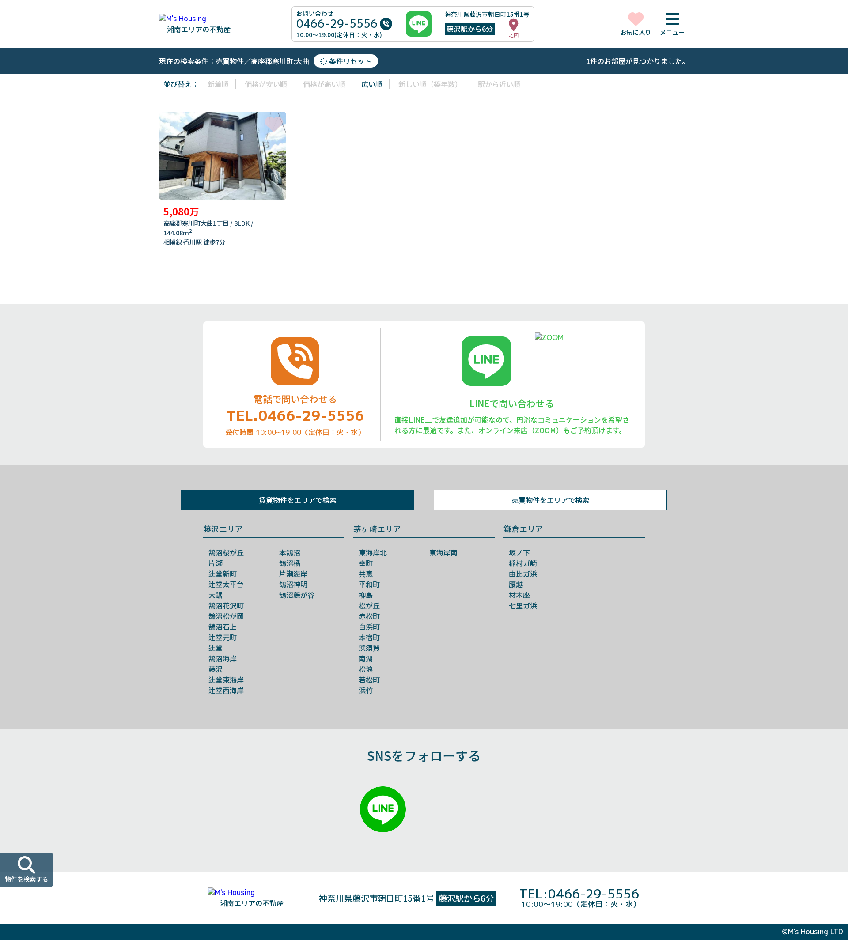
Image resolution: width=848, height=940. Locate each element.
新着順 (218, 84)
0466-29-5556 (337, 24)
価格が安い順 (266, 84)
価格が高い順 (324, 84)
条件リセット (349, 61)
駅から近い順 (499, 84)
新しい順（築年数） (430, 84)
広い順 (371, 84)
